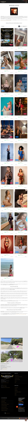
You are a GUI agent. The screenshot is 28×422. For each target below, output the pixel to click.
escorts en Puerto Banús (4, 407)
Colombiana (11, 72)
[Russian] (26, 0)
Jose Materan (20, 406)
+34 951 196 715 (5, 368)
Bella (7, 139)
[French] (24, 0)
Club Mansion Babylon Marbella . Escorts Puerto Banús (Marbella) (21, 399)
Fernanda (21, 93)
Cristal (21, 139)
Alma (7, 277)
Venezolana (25, 49)
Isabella (21, 116)
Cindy (21, 231)
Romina (21, 47)
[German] (25, 0)
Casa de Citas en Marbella (4, 405)
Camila (7, 208)
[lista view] (21, 26)
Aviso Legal (15, 418)
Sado (15, 382)
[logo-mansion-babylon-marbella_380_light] (3, 1)
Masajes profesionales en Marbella (5, 404)
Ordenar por (24, 26)
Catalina (21, 185)
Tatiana (21, 254)
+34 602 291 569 (4, 369)
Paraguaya (12, 118)
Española (12, 48)
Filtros (3, 26)
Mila (7, 162)
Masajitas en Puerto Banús (4, 410)
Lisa (7, 116)
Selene (7, 70)
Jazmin (7, 93)
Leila (21, 208)
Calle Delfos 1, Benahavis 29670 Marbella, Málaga (6, 20)
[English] (23, 0)
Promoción (7, 47)
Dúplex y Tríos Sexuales (17, 379)
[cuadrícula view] (19, 26)
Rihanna (21, 162)
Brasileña (12, 164)
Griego (15, 393)
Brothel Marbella (3, 401)
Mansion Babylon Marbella (7, 387)
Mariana (7, 185)
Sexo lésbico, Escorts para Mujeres (18, 376)
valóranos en (20, 404)
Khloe (7, 254)
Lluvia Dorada (16, 387)
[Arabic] (22, 0)
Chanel (21, 70)
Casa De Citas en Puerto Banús (5, 408)
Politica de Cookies (19, 418)
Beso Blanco (16, 390)
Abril (7, 231)
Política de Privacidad (12, 418)
